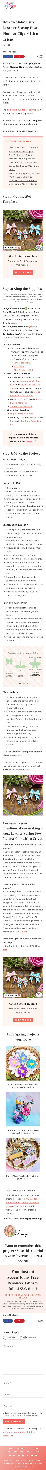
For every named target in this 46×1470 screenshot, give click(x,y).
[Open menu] (41, 5)
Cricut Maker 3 (10, 312)
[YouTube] (10, 1455)
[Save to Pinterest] (19, 56)
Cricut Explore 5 (20, 319)
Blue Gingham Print (23, 370)
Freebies (34, 1449)
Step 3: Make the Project (21, 155)
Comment (9, 1346)
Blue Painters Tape (19, 403)
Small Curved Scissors (21, 406)
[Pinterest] (36, 1455)
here (31, 302)
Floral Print (19, 366)
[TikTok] (27, 1455)
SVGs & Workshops (14, 1452)
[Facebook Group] (19, 1455)
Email (7, 1394)
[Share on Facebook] (8, 56)
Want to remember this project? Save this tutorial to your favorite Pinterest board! (23, 180)
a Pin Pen (32, 417)
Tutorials (22, 1449)
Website (8, 1406)
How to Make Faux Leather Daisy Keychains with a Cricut (23, 1085)
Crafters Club (34, 1452)
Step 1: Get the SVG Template (23, 147)
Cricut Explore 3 (23, 315)
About (10, 1449)
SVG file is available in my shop (23, 109)
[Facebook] (14, 1455)
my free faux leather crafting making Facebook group (22, 1202)
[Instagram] (23, 1455)
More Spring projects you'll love (24, 173)
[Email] (32, 1455)
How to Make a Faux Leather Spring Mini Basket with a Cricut (23, 1131)
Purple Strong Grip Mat (21, 413)
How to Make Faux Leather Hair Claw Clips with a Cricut (23, 1177)
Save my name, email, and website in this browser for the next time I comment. (23, 1414)
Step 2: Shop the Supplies (21, 151)
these (39, 399)
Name (7, 1383)
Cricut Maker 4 (25, 312)
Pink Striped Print (22, 362)
